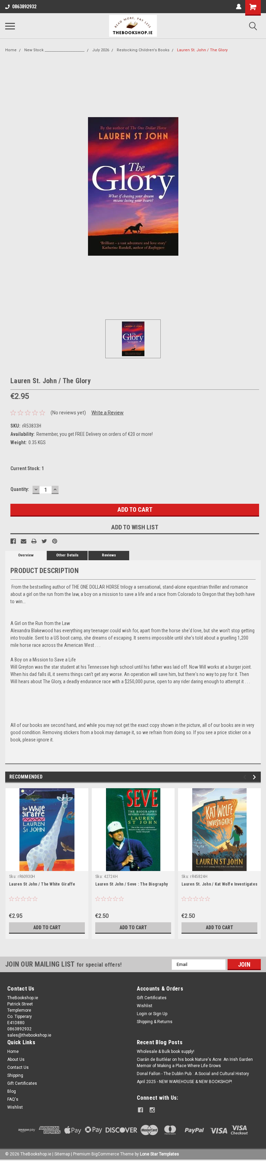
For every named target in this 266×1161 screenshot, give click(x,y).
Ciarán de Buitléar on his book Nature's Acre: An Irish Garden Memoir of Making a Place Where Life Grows (195, 1062)
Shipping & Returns (154, 1021)
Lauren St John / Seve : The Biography (131, 884)
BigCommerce (105, 1154)
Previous (245, 777)
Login (142, 1013)
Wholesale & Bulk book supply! (165, 1051)
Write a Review (107, 412)
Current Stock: (27, 468)
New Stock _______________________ (54, 50)
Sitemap (62, 1154)
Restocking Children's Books (143, 50)
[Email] (23, 541)
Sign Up (160, 1013)
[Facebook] (13, 541)
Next (255, 777)
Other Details (67, 555)
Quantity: (19, 489)
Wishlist (144, 1005)
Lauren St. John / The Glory (202, 50)
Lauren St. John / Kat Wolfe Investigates (219, 884)
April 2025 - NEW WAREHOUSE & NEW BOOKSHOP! (184, 1081)
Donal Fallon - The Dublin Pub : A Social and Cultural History (193, 1073)
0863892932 (24, 6)
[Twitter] (44, 541)
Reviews (109, 555)
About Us (16, 1059)
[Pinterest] (54, 541)
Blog (11, 1091)
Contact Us (18, 1067)
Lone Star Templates (159, 1154)
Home (11, 50)
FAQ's (12, 1099)
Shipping (15, 1075)
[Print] (34, 541)
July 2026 (100, 50)
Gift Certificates (152, 997)
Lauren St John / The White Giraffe (42, 884)
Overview (26, 555)
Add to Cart (47, 927)
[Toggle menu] (10, 26)
